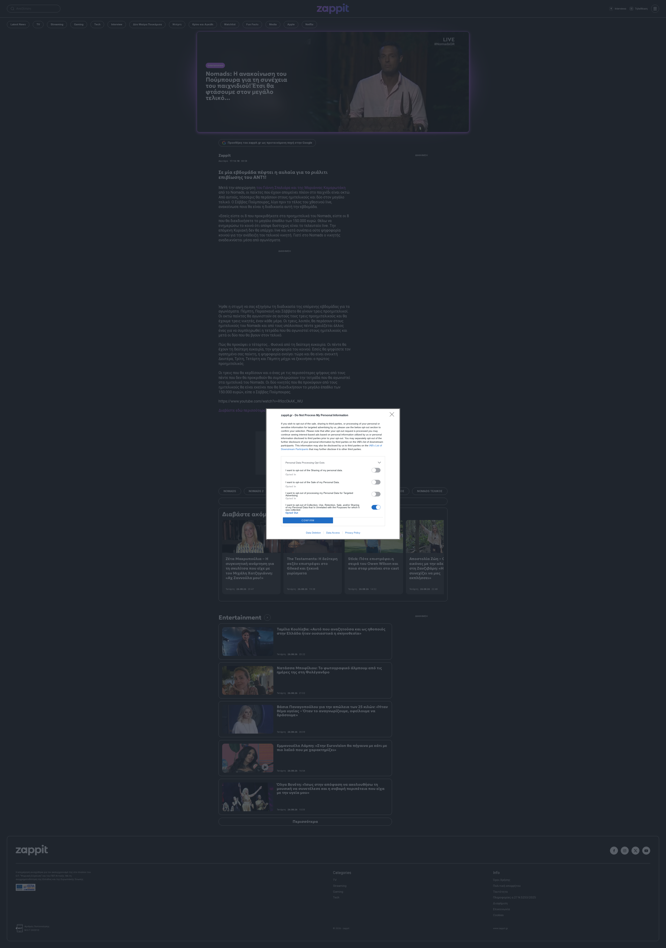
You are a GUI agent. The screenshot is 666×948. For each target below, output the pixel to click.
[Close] (393, 415)
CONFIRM (308, 520)
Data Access (333, 532)
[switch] (376, 470)
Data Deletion (313, 532)
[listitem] (333, 462)
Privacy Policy (352, 532)
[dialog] (333, 474)
